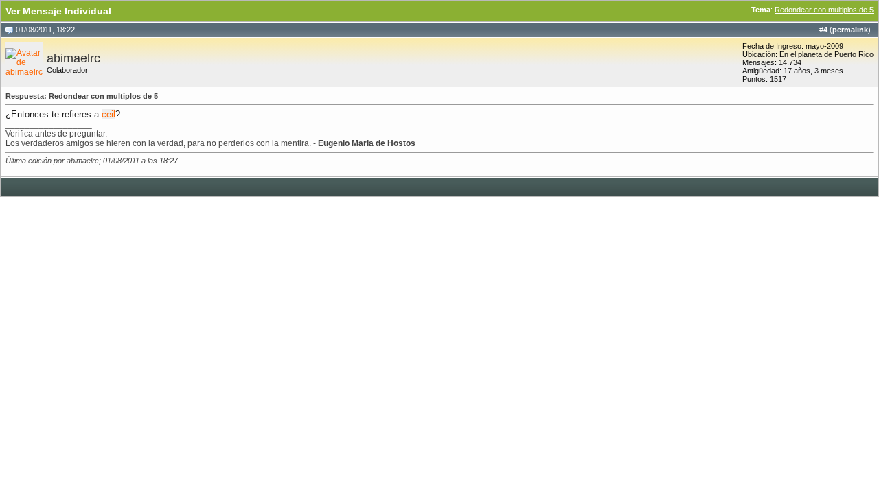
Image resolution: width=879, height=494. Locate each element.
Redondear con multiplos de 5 (824, 9)
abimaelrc (73, 58)
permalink (850, 29)
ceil (108, 114)
